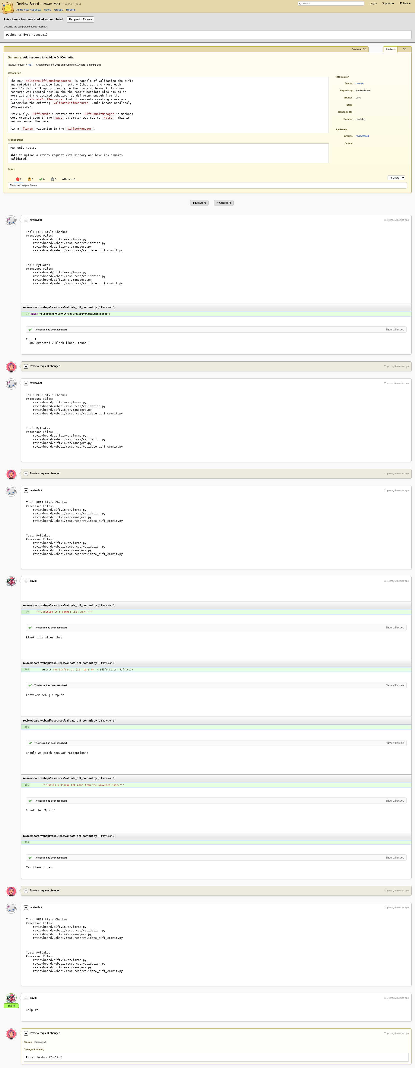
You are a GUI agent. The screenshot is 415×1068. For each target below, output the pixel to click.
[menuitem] (388, 3)
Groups (58, 9)
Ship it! (11, 1005)
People (349, 143)
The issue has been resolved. (50, 329)
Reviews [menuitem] (390, 49)
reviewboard (362, 136)
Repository (346, 90)
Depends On (345, 112)
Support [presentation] (386, 3)
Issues (11, 169)
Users (47, 9)
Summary (14, 57)
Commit (348, 119)
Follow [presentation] (404, 3)
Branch (348, 97)
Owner (349, 83)
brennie (360, 83)
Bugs (349, 104)
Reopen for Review (80, 19)
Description (18, 72)
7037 (29, 64)
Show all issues (395, 329)
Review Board (38, 4)
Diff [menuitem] (404, 49)
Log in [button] (373, 3)
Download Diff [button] (359, 49)
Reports (70, 9)
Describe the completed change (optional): (26, 26)
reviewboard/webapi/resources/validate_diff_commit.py (60, 307)
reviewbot (36, 219)
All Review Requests (28, 9)
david (33, 580)
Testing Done (15, 140)
